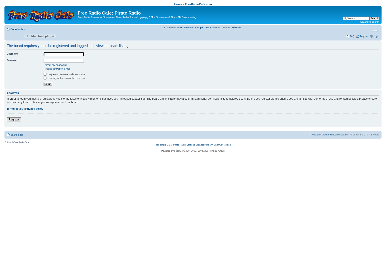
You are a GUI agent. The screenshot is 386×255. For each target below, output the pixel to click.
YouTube (236, 27)
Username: (13, 53)
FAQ (352, 36)
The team (314, 134)
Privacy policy (34, 108)
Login (376, 36)
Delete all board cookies (335, 134)
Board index (17, 29)
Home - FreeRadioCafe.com (193, 4)
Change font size (376, 31)
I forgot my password (55, 65)
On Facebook (213, 27)
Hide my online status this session (66, 78)
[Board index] (42, 14)
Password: (13, 60)
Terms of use (15, 108)
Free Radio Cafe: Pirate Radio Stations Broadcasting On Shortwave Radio (193, 145)
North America (185, 27)
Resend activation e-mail (57, 68)
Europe (199, 27)
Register (364, 36)
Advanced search (369, 21)
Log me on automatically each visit (66, 74)
